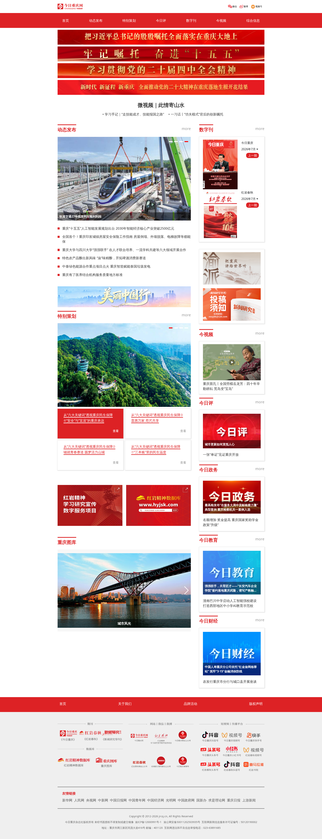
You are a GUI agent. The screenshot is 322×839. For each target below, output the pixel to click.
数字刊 (191, 20)
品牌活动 (190, 703)
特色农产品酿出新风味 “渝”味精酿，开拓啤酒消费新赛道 (104, 258)
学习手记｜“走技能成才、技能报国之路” (134, 114)
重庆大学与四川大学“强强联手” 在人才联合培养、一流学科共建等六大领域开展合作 (124, 249)
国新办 (201, 800)
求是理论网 (216, 800)
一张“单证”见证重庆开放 (221, 454)
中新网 (103, 800)
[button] (171, 141)
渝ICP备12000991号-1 (148, 822)
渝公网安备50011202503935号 (182, 822)
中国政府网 (186, 800)
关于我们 (125, 703)
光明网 (171, 800)
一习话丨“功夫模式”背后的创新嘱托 (197, 114)
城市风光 (124, 623)
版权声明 (256, 703)
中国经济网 (155, 800)
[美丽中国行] (124, 296)
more (186, 128)
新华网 (67, 800)
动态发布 (95, 20)
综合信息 (253, 20)
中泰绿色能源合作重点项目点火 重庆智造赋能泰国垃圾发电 (106, 266)
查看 (116, 431)
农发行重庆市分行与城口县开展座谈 (230, 681)
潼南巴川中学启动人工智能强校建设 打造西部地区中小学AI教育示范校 (230, 603)
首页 (65, 20)
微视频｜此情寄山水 (161, 104)
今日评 (161, 20)
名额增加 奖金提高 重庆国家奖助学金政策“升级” (230, 522)
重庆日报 (233, 800)
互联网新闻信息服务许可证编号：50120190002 (229, 822)
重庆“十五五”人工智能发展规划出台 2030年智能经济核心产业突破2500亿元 (118, 228)
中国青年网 (137, 800)
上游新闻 (249, 800)
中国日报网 (118, 800)
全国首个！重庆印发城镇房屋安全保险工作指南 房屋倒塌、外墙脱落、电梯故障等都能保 (126, 239)
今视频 (221, 20)
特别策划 (129, 20)
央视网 (91, 800)
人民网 (79, 800)
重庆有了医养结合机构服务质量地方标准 (92, 274)
